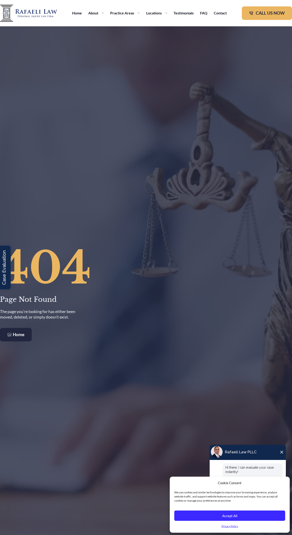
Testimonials (184, 13)
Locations (154, 13)
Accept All (229, 516)
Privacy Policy (230, 526)
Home (77, 13)
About (93, 13)
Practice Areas (122, 13)
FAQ (203, 13)
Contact (220, 13)
